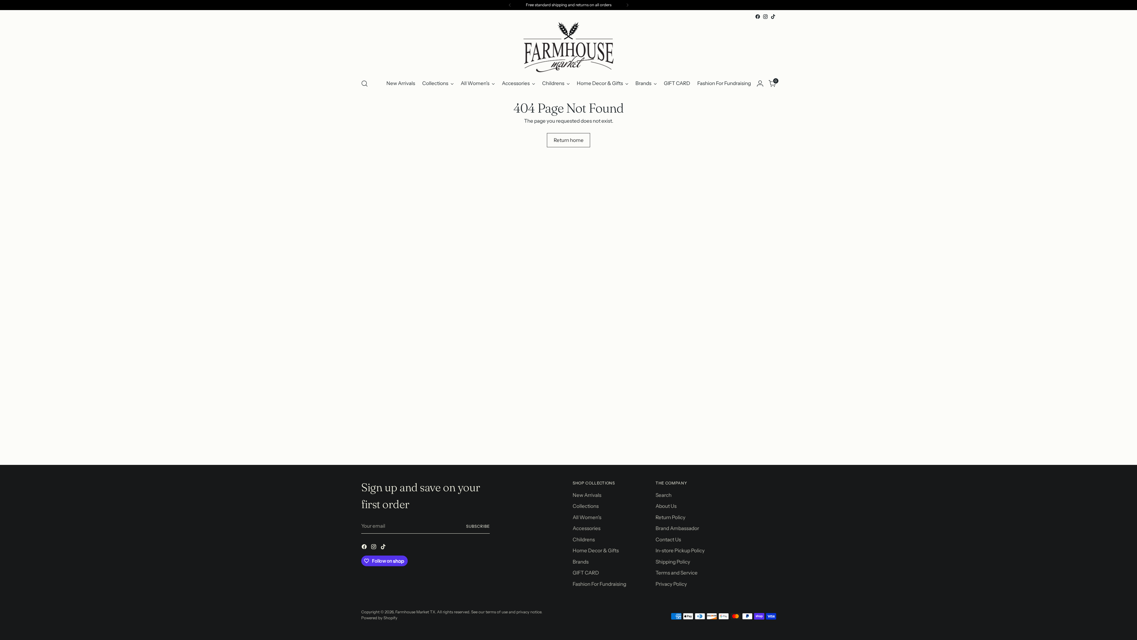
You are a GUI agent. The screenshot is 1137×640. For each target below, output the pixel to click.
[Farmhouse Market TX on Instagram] (765, 16)
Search (664, 495)
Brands (581, 562)
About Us (666, 506)
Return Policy (670, 517)
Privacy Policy (671, 584)
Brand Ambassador (677, 528)
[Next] (627, 5)
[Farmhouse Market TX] (568, 47)
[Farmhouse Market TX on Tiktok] (773, 16)
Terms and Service (677, 573)
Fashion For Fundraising (599, 584)
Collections (586, 506)
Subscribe (478, 526)
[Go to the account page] (760, 83)
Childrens (584, 540)
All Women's (587, 517)
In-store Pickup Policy (680, 550)
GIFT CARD (586, 573)
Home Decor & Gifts (596, 550)
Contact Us (668, 540)
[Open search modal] (364, 83)
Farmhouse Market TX (415, 611)
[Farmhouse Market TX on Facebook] (757, 16)
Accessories (586, 528)
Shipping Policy (673, 562)
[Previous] (509, 5)
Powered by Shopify (379, 617)
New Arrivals (587, 495)
